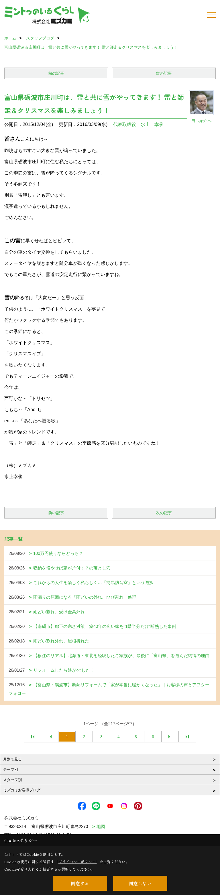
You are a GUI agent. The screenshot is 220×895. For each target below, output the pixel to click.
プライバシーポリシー (77, 861)
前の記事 (56, 73)
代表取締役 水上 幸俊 (138, 124)
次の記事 (164, 73)
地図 (101, 826)
